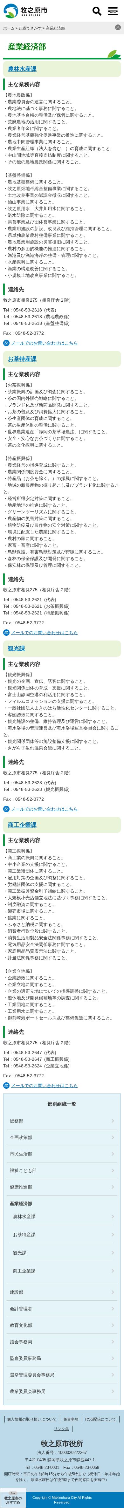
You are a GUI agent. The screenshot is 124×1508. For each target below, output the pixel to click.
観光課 (16, 648)
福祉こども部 (23, 1170)
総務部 (16, 1120)
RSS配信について (100, 1419)
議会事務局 (21, 1341)
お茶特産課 (22, 359)
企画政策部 (21, 1137)
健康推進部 (21, 1186)
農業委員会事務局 (27, 1391)
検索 (97, 11)
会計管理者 (21, 1308)
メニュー (113, 11)
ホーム (9, 28)
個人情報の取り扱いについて (32, 1419)
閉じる (118, 27)
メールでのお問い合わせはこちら (44, 343)
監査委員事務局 (25, 1358)
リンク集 (61, 1429)
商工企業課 (22, 825)
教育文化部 (21, 1325)
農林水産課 (22, 69)
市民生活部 (21, 1153)
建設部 (16, 1292)
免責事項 (71, 1419)
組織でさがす (30, 28)
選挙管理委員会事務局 (32, 1374)
